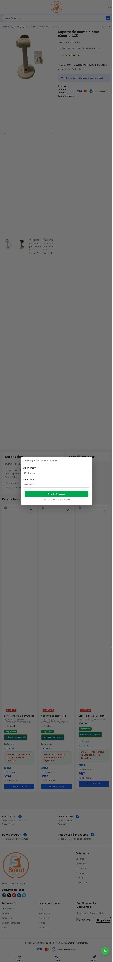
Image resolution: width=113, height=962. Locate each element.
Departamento (30, 467)
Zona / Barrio (29, 479)
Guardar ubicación (56, 494)
